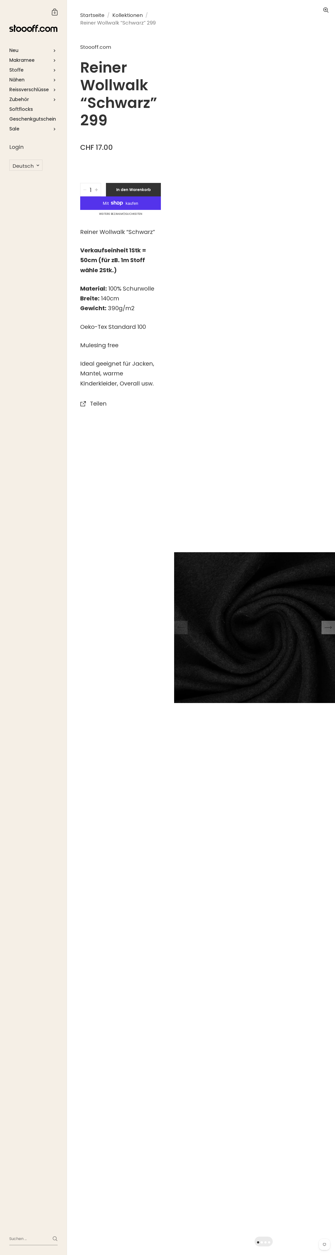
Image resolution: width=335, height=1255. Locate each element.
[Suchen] (55, 1238)
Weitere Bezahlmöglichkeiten (120, 214)
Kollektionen (127, 15)
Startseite (92, 15)
